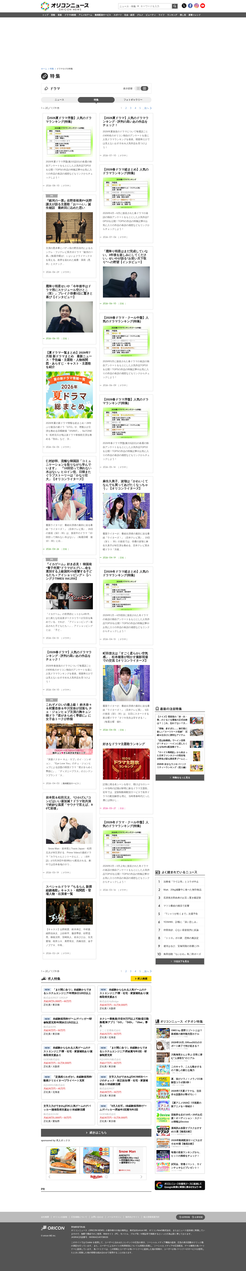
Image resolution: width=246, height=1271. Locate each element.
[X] (184, 5)
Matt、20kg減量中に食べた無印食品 (182, 889)
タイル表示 (144, 88)
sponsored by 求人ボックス (55, 1140)
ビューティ (151, 15)
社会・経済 (129, 15)
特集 (52, 69)
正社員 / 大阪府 (124, 999)
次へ (146, 108)
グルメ (140, 15)
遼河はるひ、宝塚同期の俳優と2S (181, 946)
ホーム (44, 69)
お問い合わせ (97, 1217)
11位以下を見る (181, 961)
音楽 (60, 15)
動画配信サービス (103, 15)
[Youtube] (202, 5)
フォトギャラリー (133, 99)
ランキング (172, 15)
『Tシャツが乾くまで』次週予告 (180, 913)
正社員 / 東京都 (67, 997)
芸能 (53, 15)
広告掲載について (79, 1217)
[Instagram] (196, 5)
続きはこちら (98, 1132)
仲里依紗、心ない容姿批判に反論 (181, 930)
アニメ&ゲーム (85, 15)
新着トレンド (195, 15)
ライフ (161, 15)
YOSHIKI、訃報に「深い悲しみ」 (181, 922)
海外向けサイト (132, 1217)
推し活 (183, 15)
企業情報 (199, 1217)
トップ (45, 15)
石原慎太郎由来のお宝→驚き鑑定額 (182, 897)
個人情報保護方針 (151, 1217)
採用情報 (186, 1217)
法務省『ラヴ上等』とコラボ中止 (181, 881)
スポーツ (118, 15)
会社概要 (45, 1217)
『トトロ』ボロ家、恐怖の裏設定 (181, 938)
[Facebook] (190, 5)
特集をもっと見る (181, 777)
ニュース (59, 99)
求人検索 (142, 978)
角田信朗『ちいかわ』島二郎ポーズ (182, 954)
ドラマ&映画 (70, 15)
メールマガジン (114, 1217)
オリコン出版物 (60, 1217)
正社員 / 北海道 (124, 1028)
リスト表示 (137, 88)
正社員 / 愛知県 (67, 1113)
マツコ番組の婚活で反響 (176, 905)
